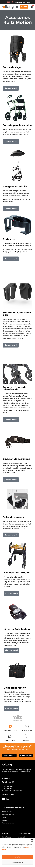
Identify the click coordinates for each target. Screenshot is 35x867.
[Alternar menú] (17, 7)
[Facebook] (3, 782)
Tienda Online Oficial (10, 730)
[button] (32, 840)
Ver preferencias (18, 862)
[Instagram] (6, 782)
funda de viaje (12, 74)
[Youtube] (10, 782)
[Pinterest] (13, 782)
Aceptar (17, 857)
